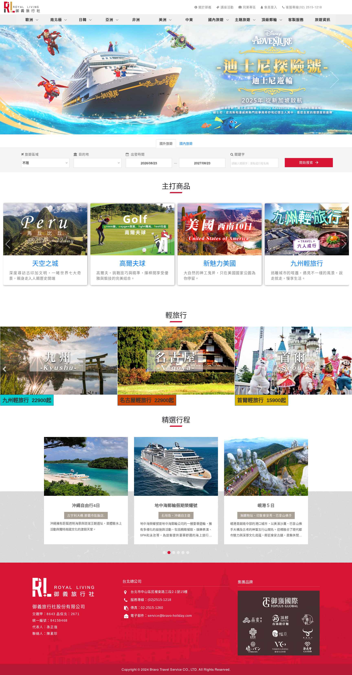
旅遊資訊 (322, 19)
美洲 (163, 19)
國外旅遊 (166, 143)
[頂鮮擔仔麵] (278, 619)
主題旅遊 (242, 19)
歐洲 (29, 19)
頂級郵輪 (269, 19)
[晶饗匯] (251, 633)
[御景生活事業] (278, 646)
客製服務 (296, 19)
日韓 (83, 19)
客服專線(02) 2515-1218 (303, 7)
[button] (17, 79)
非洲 (136, 19)
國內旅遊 (216, 19)
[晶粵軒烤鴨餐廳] (306, 619)
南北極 (56, 19)
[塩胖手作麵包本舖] (251, 646)
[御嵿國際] (279, 601)
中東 (189, 19)
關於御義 (204, 7)
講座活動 (227, 7)
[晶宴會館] (251, 619)
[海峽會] (306, 646)
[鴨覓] (278, 633)
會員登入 (270, 7)
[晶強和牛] (306, 633)
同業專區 (249, 7)
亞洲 (109, 19)
